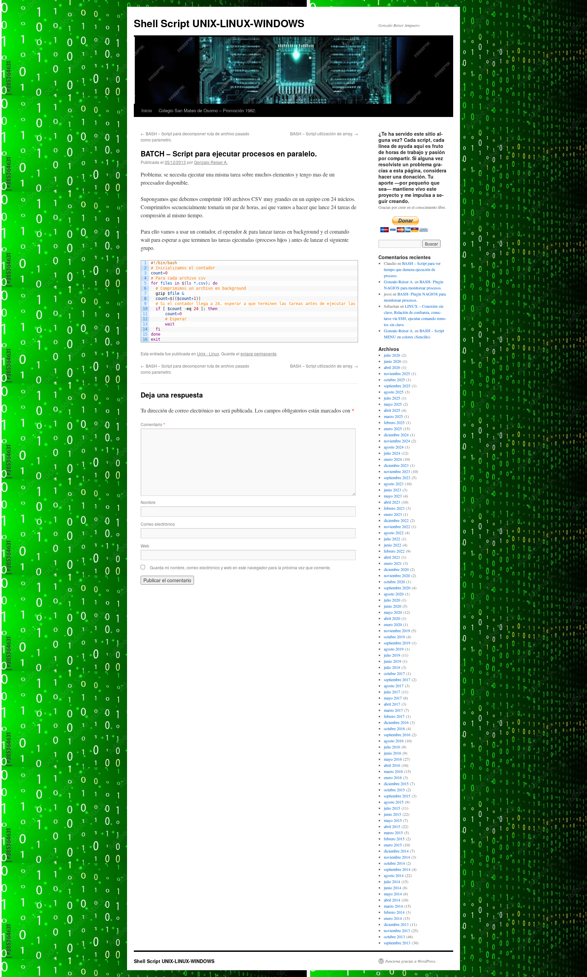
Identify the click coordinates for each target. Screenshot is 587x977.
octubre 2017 (394, 673)
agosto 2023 (394, 483)
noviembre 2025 (397, 373)
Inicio (146, 110)
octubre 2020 (394, 581)
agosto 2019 (394, 649)
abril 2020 (392, 618)
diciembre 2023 (396, 465)
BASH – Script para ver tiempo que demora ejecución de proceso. (412, 269)
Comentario (153, 424)
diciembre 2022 (396, 520)
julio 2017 (392, 691)
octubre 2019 (394, 636)
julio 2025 (392, 398)
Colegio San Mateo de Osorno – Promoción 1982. (207, 110)
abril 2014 (392, 900)
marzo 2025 (393, 416)
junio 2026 (392, 361)
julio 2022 (392, 538)
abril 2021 (392, 557)
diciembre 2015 (396, 783)
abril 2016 (392, 765)
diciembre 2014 (396, 851)
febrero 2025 (394, 422)
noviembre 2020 (397, 575)
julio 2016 (392, 746)
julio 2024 (392, 453)
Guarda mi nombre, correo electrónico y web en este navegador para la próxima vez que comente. (240, 567)
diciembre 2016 (396, 722)
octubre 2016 (394, 728)
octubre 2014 (394, 863)
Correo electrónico (158, 524)
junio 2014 (392, 887)
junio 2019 (392, 661)
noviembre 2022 (397, 526)
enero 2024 (393, 459)
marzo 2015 (393, 832)
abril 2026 (392, 367)
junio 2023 (392, 489)
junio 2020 (392, 606)
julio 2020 (392, 600)
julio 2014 (392, 881)
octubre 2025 (394, 379)
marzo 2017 (393, 710)
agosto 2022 (394, 532)
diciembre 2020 (396, 569)
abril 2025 (392, 410)
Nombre (148, 502)
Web (145, 546)
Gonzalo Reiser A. (211, 162)
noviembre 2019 (397, 630)
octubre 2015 (394, 789)
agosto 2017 (394, 685)
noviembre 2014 (397, 857)
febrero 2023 (394, 508)
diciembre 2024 (396, 434)
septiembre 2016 (397, 734)
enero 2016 (393, 777)
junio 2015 (392, 814)
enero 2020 (393, 624)
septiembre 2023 (397, 477)
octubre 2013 (394, 936)
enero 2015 (393, 844)
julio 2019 (392, 655)
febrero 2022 (394, 551)
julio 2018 (392, 667)
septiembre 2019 (397, 642)
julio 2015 (392, 808)
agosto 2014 (394, 875)
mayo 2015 (393, 820)
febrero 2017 (394, 716)
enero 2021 (393, 563)
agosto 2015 (394, 802)
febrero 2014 (394, 912)
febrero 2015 (394, 838)
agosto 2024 (394, 447)
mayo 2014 (393, 893)
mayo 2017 (393, 698)
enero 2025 (393, 428)
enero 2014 (393, 918)
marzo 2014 (393, 906)
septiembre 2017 (397, 679)
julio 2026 (392, 355)
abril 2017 (392, 704)
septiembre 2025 (397, 385)
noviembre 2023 (397, 471)
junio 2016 (392, 753)
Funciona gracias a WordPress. (411, 961)
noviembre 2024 (397, 440)
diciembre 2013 (396, 924)
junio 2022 (392, 545)
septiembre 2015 (397, 795)
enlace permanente (259, 353)
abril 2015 (392, 826)
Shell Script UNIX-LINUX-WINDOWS (219, 23)
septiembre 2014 (397, 869)
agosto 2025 (394, 391)
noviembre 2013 (397, 930)
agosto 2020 (394, 593)
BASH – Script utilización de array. (324, 133)
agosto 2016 (394, 740)
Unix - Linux (208, 353)
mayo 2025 (393, 404)
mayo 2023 (393, 496)
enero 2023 (393, 514)
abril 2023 (392, 502)
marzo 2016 (393, 771)
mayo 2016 (393, 759)
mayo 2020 (393, 612)
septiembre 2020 (397, 587)
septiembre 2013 (397, 942)
